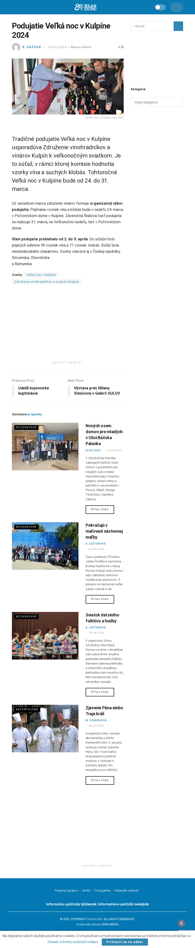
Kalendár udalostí (127, 890)
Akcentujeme (27, 709)
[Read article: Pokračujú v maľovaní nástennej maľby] (45, 546)
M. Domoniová (96, 720)
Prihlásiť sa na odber (125, 942)
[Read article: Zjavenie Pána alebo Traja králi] (45, 728)
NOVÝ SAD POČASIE (157, 58)
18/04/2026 (96, 632)
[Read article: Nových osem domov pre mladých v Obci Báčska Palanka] (45, 446)
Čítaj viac (102, 509)
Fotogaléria (103, 890)
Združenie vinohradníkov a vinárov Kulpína (46, 281)
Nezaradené (81, 47)
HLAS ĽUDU (93, 450)
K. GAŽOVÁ (31, 47)
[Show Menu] (14, 7)
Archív (86, 890)
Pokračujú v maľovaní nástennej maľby (104, 531)
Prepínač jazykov (66, 890)
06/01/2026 (96, 726)
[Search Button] (178, 26)
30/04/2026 (114, 450)
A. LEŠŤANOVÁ (96, 543)
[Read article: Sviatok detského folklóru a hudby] (45, 636)
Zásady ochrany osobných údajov (72, 942)
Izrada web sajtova (88, 924)
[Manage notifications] (181, 923)
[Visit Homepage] (85, 7)
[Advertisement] (68, 325)
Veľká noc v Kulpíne (41, 275)
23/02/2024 (58, 47)
